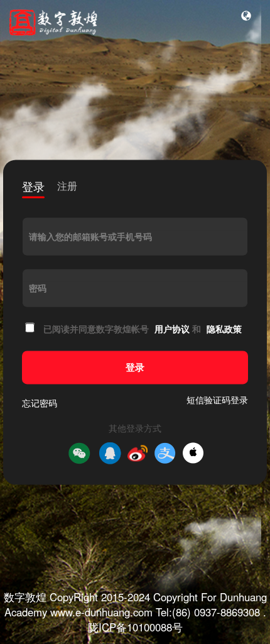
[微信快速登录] (79, 453)
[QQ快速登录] (109, 453)
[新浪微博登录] (137, 453)
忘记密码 (39, 402)
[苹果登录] (193, 453)
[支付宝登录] (165, 453)
